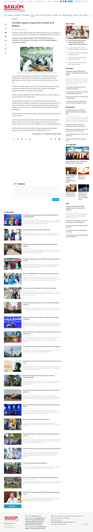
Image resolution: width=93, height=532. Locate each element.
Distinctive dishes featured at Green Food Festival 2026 (70, 194)
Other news (9, 212)
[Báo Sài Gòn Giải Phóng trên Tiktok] (65, 1)
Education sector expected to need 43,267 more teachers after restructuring (76, 130)
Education (43, 15)
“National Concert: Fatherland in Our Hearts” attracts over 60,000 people (83, 196)
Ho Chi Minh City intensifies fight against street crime (76, 231)
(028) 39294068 (8, 525)
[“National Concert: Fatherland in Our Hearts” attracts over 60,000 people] (83, 188)
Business (32, 15)
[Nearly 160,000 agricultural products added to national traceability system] (12, 380)
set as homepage (85, 524)
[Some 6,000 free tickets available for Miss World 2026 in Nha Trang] (77, 153)
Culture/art (55, 15)
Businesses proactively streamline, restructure (36, 419)
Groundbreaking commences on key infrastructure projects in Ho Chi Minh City (78, 48)
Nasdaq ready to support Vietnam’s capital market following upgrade (40, 245)
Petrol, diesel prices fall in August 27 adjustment (37, 230)
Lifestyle (75, 15)
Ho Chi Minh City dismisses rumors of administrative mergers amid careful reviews (77, 42)
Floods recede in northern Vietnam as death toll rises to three (77, 58)
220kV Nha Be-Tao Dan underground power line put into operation (42, 346)
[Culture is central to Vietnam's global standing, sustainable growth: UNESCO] (71, 170)
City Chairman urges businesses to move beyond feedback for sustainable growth (40, 216)
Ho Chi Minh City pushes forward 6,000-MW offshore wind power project (41, 493)
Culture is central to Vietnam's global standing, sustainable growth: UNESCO (71, 179)
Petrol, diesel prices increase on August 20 (35, 463)
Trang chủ (5, 15)
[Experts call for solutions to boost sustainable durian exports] (12, 482)
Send (56, 199)
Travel (80, 15)
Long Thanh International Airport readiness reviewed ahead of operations (77, 92)
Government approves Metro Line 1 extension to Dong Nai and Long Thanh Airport (77, 73)
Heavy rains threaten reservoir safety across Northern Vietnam (77, 63)
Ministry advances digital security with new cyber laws (77, 226)
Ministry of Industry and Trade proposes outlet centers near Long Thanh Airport (41, 332)
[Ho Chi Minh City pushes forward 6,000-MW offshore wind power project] (12, 497)
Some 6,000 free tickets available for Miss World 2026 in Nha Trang (76, 162)
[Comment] (5, 48)
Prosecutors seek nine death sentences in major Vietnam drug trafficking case (76, 221)
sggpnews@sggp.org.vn (9, 527)
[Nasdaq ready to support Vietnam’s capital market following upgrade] (12, 249)
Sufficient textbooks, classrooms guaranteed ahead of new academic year (76, 111)
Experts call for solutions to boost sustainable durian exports (40, 477)
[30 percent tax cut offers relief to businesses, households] (12, 293)
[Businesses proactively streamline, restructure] (12, 424)
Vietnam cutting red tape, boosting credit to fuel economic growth (42, 448)
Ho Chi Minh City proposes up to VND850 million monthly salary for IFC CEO (42, 260)
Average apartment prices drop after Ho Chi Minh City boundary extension (41, 303)
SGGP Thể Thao (30, 1)
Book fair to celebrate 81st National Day (81, 177)
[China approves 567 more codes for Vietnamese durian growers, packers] (12, 439)
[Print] (5, 40)
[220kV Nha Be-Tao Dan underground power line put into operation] (12, 351)
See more (12, 506)
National (10, 15)
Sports (48, 15)
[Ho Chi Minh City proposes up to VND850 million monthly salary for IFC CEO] (12, 264)
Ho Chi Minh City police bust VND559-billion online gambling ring (77, 235)
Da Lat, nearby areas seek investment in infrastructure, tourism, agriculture (41, 391)
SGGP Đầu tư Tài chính (40, 1)
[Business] (5, 52)
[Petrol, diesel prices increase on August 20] (12, 468)
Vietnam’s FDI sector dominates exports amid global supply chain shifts (41, 405)
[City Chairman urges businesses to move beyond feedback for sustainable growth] (12, 220)
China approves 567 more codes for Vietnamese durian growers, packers (41, 434)
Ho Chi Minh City (17, 15)
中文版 (48, 1)
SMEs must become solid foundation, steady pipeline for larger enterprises (41, 318)
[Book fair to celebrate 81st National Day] (83, 170)
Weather (85, 15)
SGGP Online (21, 1)
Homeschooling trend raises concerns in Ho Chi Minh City (77, 134)
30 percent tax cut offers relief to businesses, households (39, 288)
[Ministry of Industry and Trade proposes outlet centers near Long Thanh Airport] (12, 337)
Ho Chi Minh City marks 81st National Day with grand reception (78, 53)
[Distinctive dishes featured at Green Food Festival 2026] (71, 188)
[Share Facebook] (5, 28)
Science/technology (67, 15)
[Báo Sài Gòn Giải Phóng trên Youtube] (63, 1)
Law (60, 15)
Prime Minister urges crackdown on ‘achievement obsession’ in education (75, 125)
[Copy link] (5, 44)
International (25, 15)
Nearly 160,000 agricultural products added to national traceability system (38, 376)
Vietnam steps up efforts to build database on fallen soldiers (77, 97)
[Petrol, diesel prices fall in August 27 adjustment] (12, 235)
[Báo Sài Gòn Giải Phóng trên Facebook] (61, 1)
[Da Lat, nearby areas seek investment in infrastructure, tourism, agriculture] (12, 395)
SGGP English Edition (14, 8)
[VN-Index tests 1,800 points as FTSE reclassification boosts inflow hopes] (12, 366)
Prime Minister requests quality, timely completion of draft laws (76, 87)
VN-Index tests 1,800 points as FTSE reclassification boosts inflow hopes (42, 362)
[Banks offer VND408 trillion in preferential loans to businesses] (12, 278)
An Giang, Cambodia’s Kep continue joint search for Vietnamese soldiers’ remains (76, 102)
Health (37, 15)
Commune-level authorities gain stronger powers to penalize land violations (75, 208)
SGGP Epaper (55, 1)
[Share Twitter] (5, 32)
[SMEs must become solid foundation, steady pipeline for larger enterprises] (12, 322)
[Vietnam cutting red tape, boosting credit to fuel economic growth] (12, 453)
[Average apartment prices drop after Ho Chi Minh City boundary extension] (12, 308)
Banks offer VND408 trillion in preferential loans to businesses (41, 273)
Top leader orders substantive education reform (76, 139)
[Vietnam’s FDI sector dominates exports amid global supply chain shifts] (12, 410)
